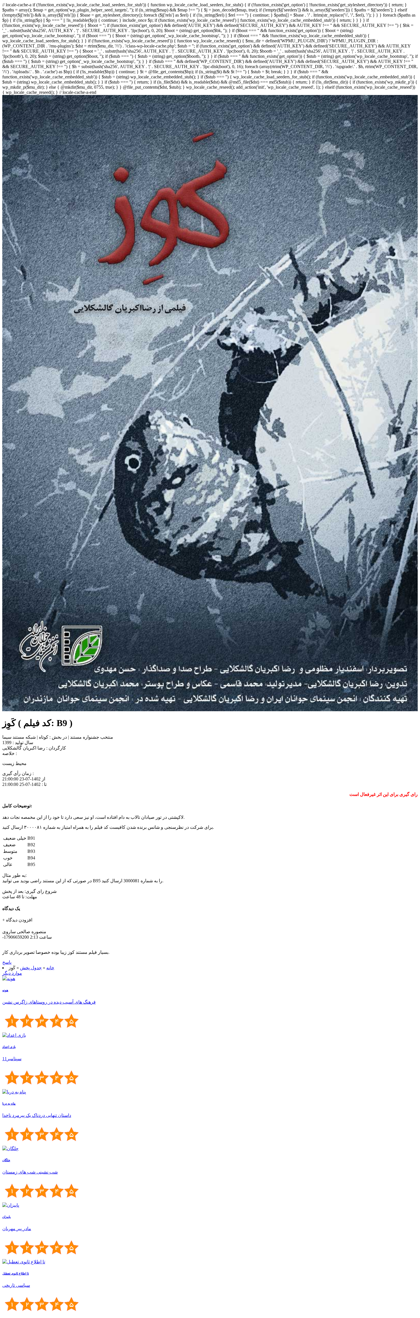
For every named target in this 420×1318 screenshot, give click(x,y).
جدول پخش (31, 967)
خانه (50, 967)
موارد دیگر (12, 973)
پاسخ (6, 962)
